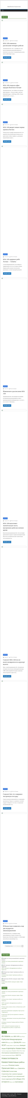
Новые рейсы (18, 1062)
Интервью (21, 1053)
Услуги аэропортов (7, 1079)
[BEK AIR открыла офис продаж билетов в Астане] (14, 70)
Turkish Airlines (16, 1045)
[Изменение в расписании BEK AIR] (14, 331)
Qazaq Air (17, 1042)
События (5, 1071)
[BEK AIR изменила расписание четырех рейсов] (14, 28)
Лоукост (14, 1055)
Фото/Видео (17, 1079)
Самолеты (21, 1068)
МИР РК (18, 1055)
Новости (5, 38)
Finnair (23, 1036)
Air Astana (6, 1036)
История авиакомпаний (7, 1055)
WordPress (13, 1095)
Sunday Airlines (9, 1045)
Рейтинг (16, 1068)
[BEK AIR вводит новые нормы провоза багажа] (14, 112)
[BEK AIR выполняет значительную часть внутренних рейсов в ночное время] (14, 463)
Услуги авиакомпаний (18, 1076)
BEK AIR (16, 1036)
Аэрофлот (14, 1050)
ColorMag (5, 1095)
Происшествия (8, 1068)
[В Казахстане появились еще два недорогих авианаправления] (14, 865)
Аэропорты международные (7, 1050)
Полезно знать (13, 1065)
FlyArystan (5, 1039)
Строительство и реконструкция (12, 1074)
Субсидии (4, 1076)
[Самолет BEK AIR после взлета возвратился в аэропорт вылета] (14, 599)
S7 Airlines (23, 1042)
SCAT (4, 1045)
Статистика (13, 1071)
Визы (21, 1050)
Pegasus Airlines (10, 1042)
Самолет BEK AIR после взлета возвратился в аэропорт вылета (14, 662)
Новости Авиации (14, 40)
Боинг (18, 1050)
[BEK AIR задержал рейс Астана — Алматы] (14, 199)
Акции (4, 1048)
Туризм (9, 1076)
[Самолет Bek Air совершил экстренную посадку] (14, 733)
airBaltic (11, 1036)
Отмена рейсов (5, 1065)
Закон (24, 1050)
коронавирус (19, 1082)
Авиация (22, 1045)
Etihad (21, 1036)
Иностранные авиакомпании (10, 1053)
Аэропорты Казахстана (15, 1048)
